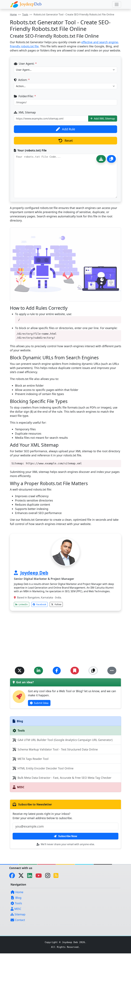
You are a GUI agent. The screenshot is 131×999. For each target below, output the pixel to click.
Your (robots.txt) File (31, 150)
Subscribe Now (67, 836)
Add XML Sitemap (104, 118)
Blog (18, 898)
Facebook (41, 604)
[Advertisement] (65, 640)
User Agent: (27, 63)
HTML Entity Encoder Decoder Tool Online (45, 768)
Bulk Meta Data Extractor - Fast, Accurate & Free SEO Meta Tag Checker (64, 778)
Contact (19, 920)
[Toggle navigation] (116, 4)
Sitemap (19, 914)
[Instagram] (49, 876)
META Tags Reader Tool (33, 759)
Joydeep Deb (34, 572)
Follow (57, 604)
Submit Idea (40, 703)
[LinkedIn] (31, 876)
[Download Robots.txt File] (101, 159)
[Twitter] (22, 876)
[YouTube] (39, 876)
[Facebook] (13, 876)
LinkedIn (23, 604)
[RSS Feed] (57, 876)
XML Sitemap (27, 112)
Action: (23, 80)
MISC (17, 909)
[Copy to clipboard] (111, 159)
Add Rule (68, 129)
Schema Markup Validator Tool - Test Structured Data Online (57, 749)
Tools (25, 14)
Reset (68, 140)
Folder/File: (27, 96)
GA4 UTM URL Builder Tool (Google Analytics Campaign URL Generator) (64, 740)
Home (13, 14)
